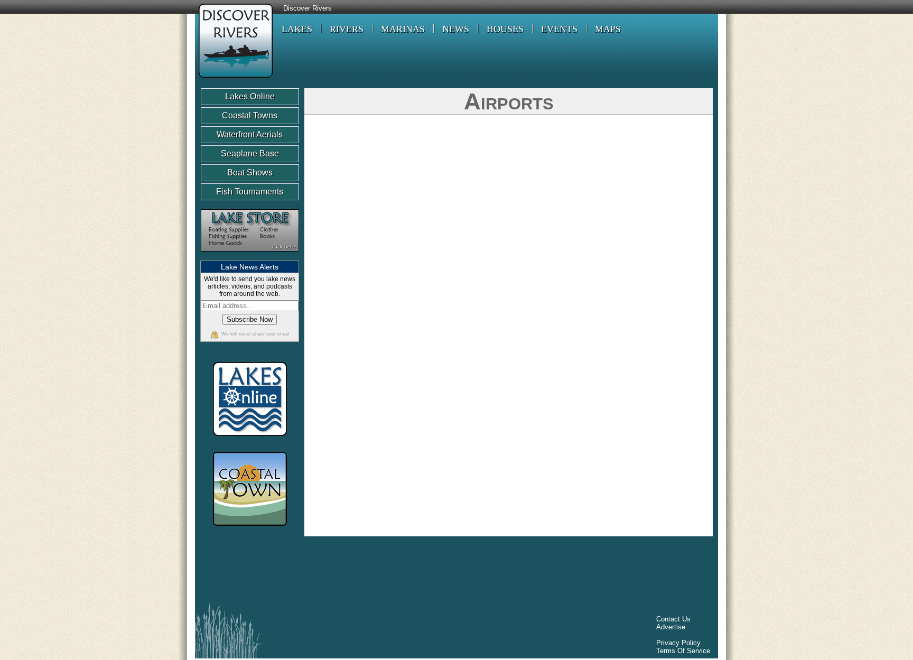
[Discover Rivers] (234, 79)
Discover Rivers (307, 8)
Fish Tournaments (249, 191)
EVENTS (559, 29)
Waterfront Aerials (250, 134)
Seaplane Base (250, 153)
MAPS (608, 29)
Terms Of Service (683, 651)
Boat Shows (250, 172)
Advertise (670, 627)
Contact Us (673, 619)
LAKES (297, 29)
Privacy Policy (678, 643)
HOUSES (505, 29)
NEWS (455, 29)
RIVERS (347, 29)
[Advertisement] (392, 572)
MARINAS (403, 29)
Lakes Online (250, 96)
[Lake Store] (250, 257)
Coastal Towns (249, 115)
